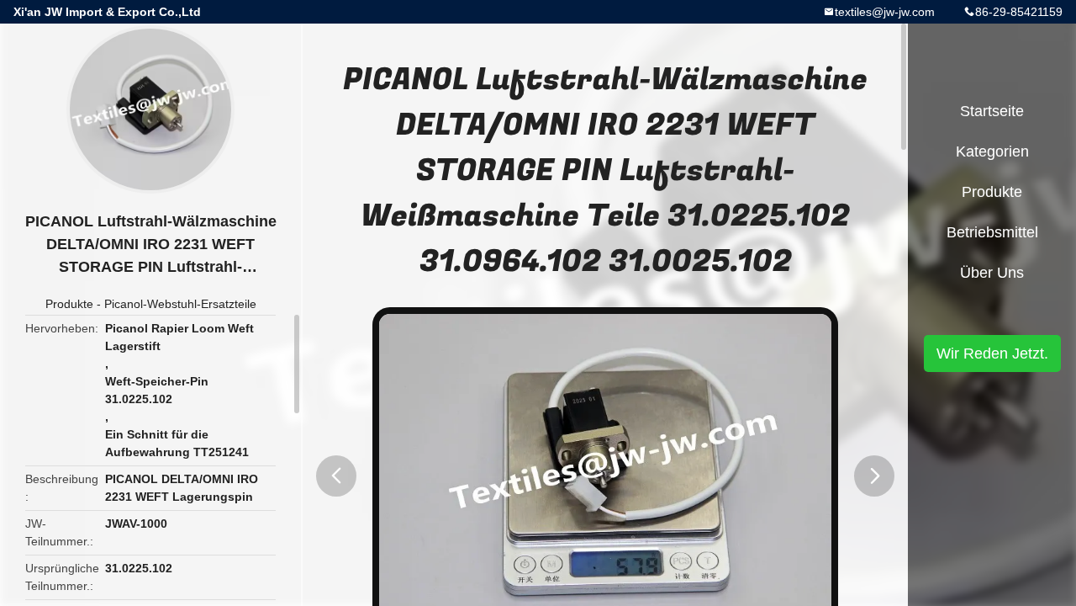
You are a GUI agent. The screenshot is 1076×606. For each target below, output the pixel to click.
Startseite (992, 111)
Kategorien (992, 151)
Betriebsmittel (992, 232)
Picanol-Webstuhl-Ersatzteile (180, 304)
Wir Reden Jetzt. (992, 353)
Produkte (69, 304)
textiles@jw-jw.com (885, 12)
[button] (336, 476)
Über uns (992, 272)
